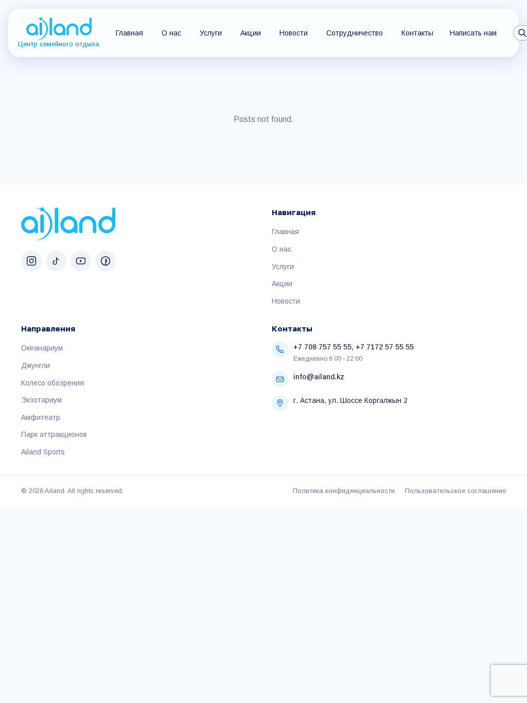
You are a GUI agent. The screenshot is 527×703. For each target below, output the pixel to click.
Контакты (417, 33)
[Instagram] (31, 261)
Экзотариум (41, 400)
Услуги (211, 33)
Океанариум (42, 348)
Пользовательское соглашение (455, 491)
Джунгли (35, 365)
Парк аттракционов (54, 434)
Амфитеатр (40, 417)
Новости (293, 33)
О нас (171, 33)
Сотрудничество (354, 33)
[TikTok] (56, 261)
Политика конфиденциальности (344, 491)
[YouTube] (81, 261)
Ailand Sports (43, 452)
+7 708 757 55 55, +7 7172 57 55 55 (353, 347)
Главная (129, 33)
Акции (250, 33)
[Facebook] (105, 261)
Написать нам (473, 33)
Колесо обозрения (52, 383)
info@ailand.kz (318, 377)
